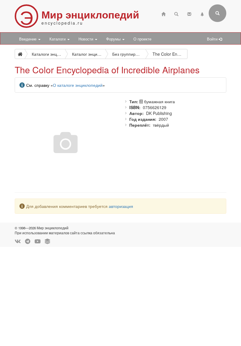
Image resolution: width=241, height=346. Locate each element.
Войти (213, 39)
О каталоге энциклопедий (78, 85)
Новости (86, 39)
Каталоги (58, 39)
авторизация (121, 206)
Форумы (114, 39)
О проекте (142, 39)
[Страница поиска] (176, 13)
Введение (28, 39)
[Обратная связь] (189, 13)
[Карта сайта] (202, 13)
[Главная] (163, 13)
